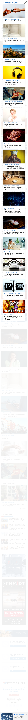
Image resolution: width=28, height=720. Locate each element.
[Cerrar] (26, 714)
